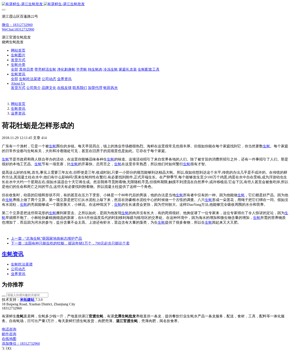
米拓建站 (27, 300)
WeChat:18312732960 (18, 29)
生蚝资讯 (18, 108)
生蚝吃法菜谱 (22, 264)
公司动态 (18, 269)
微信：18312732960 (17, 25)
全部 (14, 69)
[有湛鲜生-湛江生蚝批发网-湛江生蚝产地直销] (145, 4)
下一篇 (70, 243)
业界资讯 (18, 113)
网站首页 (18, 50)
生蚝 (52, 146)
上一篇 (46, 238)
